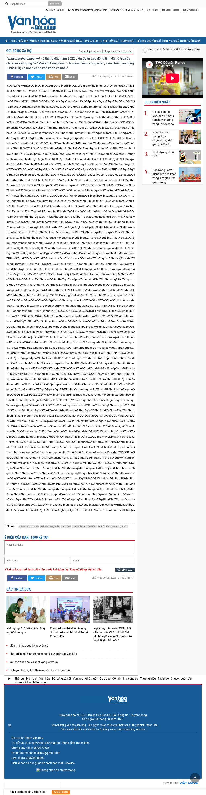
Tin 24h (154, 10)
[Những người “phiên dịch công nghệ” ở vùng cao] (26, 610)
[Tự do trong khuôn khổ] (190, 156)
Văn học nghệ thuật (71, 41)
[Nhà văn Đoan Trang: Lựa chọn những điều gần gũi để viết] (190, 136)
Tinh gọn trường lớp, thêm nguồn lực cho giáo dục (40, 670)
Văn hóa (34, 41)
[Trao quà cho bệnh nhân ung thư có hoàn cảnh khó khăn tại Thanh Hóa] (70, 610)
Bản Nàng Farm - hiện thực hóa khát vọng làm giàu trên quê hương (164, 176)
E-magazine (192, 10)
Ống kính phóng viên (90, 51)
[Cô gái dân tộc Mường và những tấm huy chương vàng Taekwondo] (190, 116)
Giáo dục (89, 41)
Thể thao (140, 41)
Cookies (70, 763)
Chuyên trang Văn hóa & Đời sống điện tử (171, 51)
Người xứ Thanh (178, 41)
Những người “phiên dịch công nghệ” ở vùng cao (25, 630)
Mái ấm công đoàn (50, 526)
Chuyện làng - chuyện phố (118, 51)
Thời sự (12, 41)
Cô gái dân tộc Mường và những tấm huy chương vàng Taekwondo (163, 118)
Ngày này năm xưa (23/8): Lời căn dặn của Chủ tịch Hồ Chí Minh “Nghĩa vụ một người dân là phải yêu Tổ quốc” (112, 634)
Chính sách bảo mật (50, 763)
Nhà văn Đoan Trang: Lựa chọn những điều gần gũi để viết (162, 138)
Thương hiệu (126, 41)
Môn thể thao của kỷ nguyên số (28, 645)
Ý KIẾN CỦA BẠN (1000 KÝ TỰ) (26, 537)
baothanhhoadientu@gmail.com (89, 10)
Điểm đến (23, 41)
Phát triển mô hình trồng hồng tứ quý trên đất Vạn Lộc (43, 653)
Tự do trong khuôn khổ (163, 154)
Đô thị (98, 41)
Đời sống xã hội (49, 41)
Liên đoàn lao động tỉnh (84, 526)
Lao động (66, 526)
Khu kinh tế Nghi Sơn (116, 526)
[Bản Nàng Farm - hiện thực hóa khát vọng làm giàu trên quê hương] (190, 174)
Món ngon (194, 41)
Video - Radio (172, 10)
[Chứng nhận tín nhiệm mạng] (55, 770)
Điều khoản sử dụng (23, 763)
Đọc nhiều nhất (157, 102)
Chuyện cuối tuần (157, 41)
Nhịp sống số (110, 41)
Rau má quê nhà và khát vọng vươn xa (33, 662)
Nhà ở (101, 526)
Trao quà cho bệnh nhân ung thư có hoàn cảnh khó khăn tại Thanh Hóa (69, 632)
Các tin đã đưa (18, 589)
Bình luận (62, 792)
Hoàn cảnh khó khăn (28, 526)
